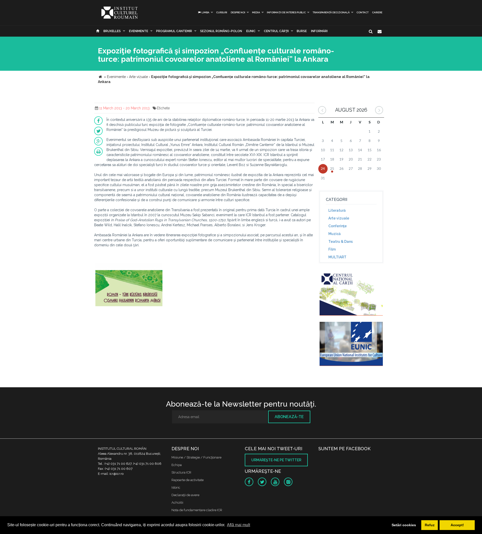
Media (256, 12)
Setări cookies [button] (404, 525)
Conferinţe (337, 226)
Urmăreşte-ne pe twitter (276, 460)
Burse (302, 31)
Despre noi (238, 12)
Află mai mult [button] (238, 525)
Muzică (334, 234)
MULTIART (337, 257)
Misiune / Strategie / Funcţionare (196, 457)
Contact (362, 12)
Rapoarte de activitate (187, 480)
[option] (129, 286)
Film (332, 249)
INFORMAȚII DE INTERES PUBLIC (286, 12)
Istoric (175, 487)
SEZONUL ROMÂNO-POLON (221, 31)
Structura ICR (181, 472)
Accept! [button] (457, 525)
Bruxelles (112, 31)
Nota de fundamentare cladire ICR (196, 510)
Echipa (176, 465)
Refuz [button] (430, 525)
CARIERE (377, 12)
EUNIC (251, 31)
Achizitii (177, 502)
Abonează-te (289, 416)
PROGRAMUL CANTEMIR (174, 31)
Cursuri (221, 12)
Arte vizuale (338, 218)
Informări (319, 31)
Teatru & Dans (340, 242)
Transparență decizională (331, 12)
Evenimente (138, 31)
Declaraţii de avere (185, 495)
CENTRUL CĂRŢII (276, 31)
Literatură (337, 210)
